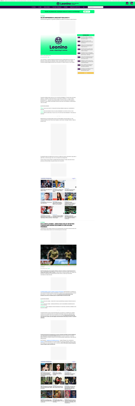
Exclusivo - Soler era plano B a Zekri (45, 0)
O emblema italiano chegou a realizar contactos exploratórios (52, 291)
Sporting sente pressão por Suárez (106, 0)
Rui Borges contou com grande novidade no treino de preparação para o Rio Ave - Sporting (87, 53)
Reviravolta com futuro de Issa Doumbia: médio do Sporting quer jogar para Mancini (87, 61)
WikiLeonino (47, 7)
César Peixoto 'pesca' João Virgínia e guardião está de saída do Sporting (87, 42)
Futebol (34, 7)
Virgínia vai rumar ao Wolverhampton (10, 0)
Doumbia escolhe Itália (55, 0)
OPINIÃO (66, 7)
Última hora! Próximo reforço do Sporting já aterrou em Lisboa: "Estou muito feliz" (87, 57)
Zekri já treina (29, 0)
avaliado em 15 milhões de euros (53, 340)
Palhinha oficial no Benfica (116, 0)
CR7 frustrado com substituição (86, 0)
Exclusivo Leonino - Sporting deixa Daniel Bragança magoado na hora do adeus (87, 38)
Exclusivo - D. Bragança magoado (76, 0)
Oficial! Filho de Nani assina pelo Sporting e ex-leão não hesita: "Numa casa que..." (87, 46)
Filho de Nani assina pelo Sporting (21, 0)
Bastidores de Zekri (62, 0)
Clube (39, 7)
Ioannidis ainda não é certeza (96, 0)
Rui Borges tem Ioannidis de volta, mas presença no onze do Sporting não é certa (87, 69)
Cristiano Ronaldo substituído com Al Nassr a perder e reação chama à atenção (87, 49)
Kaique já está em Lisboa (35, 0)
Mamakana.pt (68, 0)
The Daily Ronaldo (56, 7)
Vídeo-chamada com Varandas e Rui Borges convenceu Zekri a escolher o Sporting (87, 65)
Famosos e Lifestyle (75, 7)
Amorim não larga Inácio (124, 0)
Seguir (87, 11)
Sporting (42, 341)
